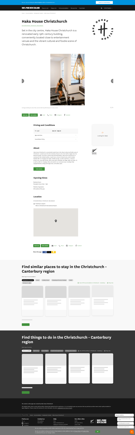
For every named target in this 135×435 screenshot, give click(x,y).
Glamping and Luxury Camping (59, 280)
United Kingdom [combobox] (107, 8)
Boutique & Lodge (27, 283)
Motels (37, 280)
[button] (45, 8)
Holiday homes (45, 280)
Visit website (33, 115)
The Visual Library (79, 424)
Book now (25, 115)
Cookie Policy (86, 431)
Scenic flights (45, 352)
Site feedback (41, 422)
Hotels (70, 280)
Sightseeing (36, 352)
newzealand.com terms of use (65, 409)
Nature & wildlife (26, 352)
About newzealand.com (58, 424)
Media (76, 422)
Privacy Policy (77, 431)
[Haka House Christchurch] (102, 29)
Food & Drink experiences (57, 352)
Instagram (26, 424)
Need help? (40, 424)
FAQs (54, 422)
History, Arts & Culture (71, 352)
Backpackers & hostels (28, 280)
